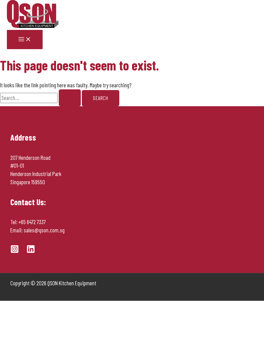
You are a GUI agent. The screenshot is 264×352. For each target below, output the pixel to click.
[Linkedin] (30, 251)
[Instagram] (14, 251)
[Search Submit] (70, 97)
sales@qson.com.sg (44, 230)
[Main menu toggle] (25, 39)
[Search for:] (41, 97)
